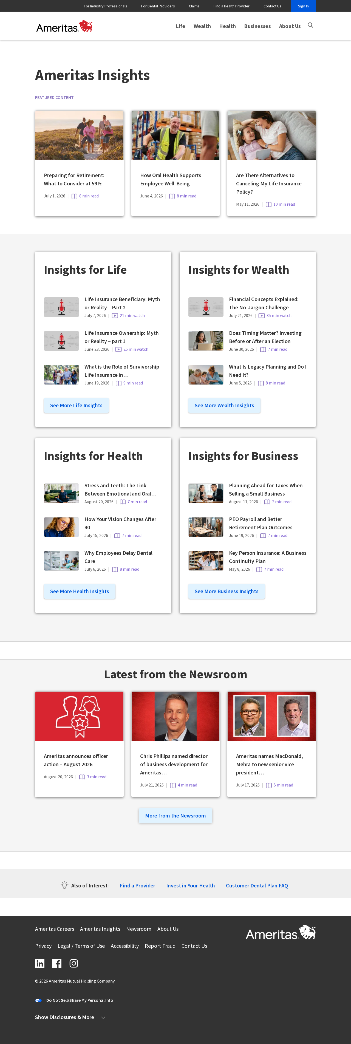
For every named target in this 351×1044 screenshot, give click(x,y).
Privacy (43, 946)
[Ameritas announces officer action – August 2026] (79, 738)
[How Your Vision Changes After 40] (61, 534)
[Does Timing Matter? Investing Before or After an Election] (205, 348)
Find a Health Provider (232, 6)
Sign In (303, 6)
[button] (310, 25)
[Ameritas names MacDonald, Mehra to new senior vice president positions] (271, 738)
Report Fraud (160, 946)
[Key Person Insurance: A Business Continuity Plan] (205, 568)
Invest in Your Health (190, 885)
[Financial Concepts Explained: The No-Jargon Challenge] (205, 315)
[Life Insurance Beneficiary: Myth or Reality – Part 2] (61, 315)
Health (227, 25)
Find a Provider (137, 885)
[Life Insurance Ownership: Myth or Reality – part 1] (61, 348)
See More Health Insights (79, 591)
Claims (194, 6)
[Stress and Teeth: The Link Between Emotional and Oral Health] (61, 501)
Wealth (202, 25)
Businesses (257, 25)
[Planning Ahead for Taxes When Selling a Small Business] (205, 501)
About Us (290, 25)
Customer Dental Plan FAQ (257, 885)
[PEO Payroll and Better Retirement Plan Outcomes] (205, 534)
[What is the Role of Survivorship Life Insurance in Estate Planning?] (61, 382)
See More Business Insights (227, 591)
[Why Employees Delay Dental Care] (61, 568)
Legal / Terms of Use (81, 946)
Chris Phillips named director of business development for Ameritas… (174, 764)
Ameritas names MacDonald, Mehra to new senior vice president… (269, 764)
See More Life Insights (76, 405)
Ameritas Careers (54, 929)
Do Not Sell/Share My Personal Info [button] (79, 1000)
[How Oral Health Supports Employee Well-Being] (175, 158)
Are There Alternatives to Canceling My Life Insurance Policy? (269, 183)
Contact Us (272, 6)
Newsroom (138, 929)
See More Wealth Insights (224, 405)
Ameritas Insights (100, 929)
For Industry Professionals (105, 6)
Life (180, 25)
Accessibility (125, 946)
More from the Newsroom (175, 815)
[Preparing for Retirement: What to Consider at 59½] (79, 158)
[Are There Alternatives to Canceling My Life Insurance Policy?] (271, 158)
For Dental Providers (158, 6)
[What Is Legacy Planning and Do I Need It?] (205, 382)
